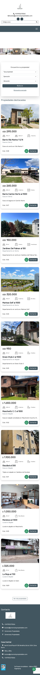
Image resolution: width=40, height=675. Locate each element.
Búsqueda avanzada (20, 90)
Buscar (20, 86)
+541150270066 (20, 14)
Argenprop (17, 668)
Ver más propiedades (20, 598)
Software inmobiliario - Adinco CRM (25, 666)
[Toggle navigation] (36, 29)
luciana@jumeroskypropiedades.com (20, 16)
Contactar (33, 151)
